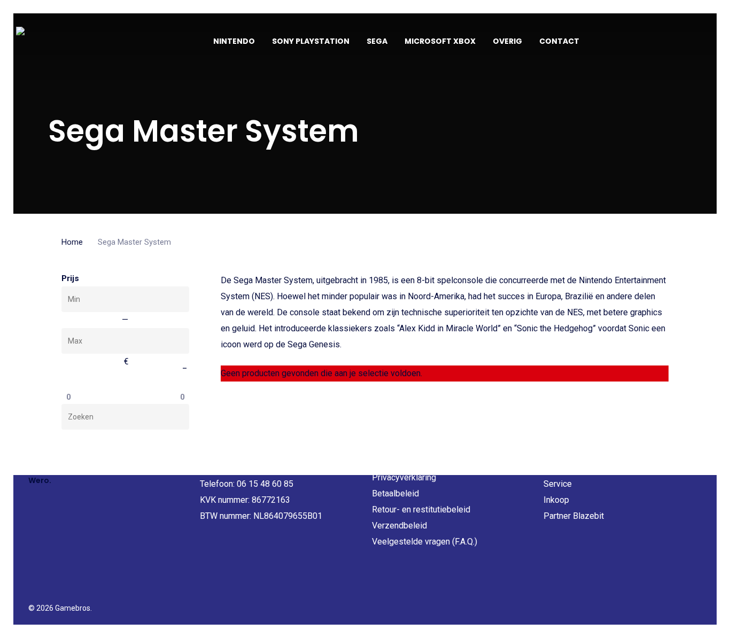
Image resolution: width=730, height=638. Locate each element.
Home (72, 242)
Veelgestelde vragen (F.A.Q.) (424, 541)
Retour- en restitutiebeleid (421, 509)
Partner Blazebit (573, 516)
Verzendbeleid (399, 525)
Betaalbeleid (395, 493)
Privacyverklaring (404, 477)
